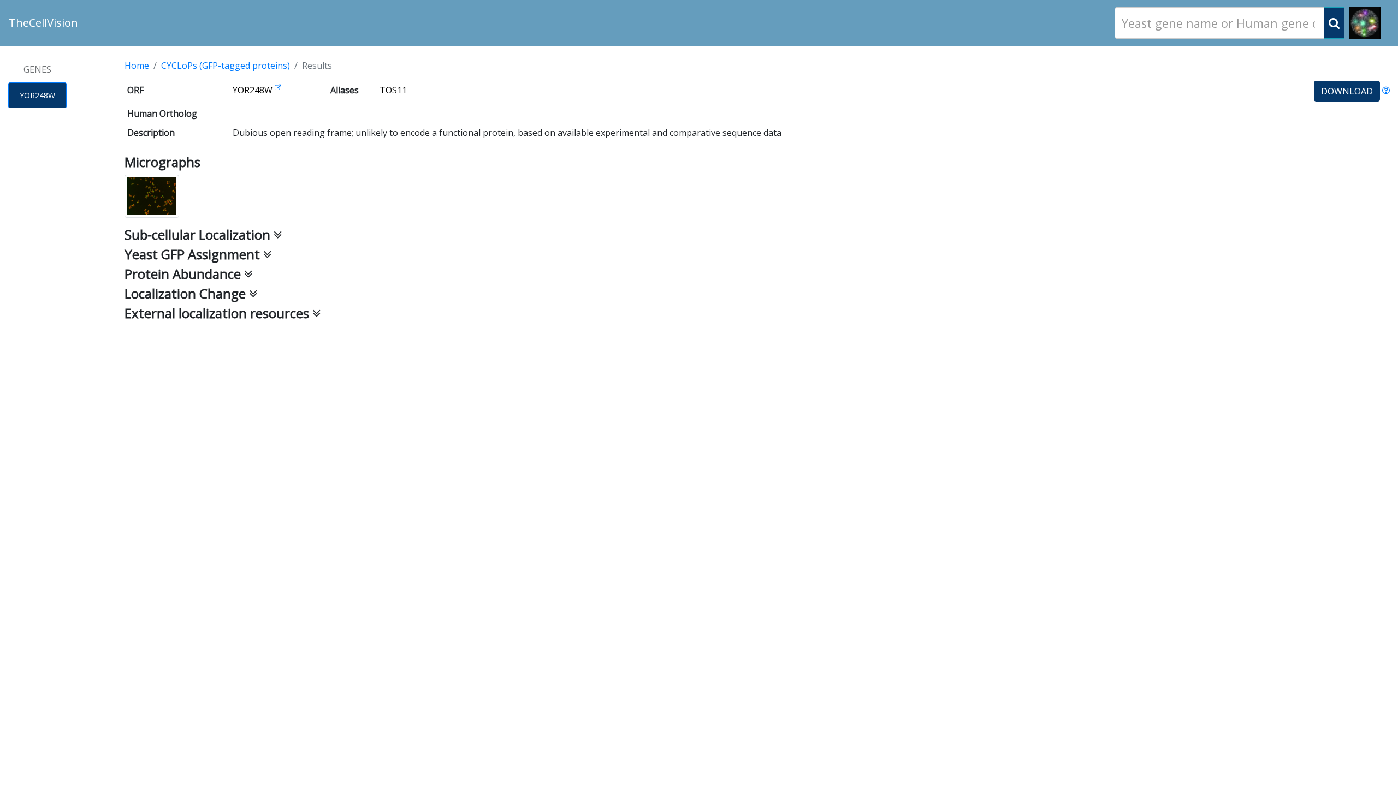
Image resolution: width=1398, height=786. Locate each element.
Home (137, 65)
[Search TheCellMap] (1365, 23)
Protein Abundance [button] (184, 274)
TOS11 (393, 90)
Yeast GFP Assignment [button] (194, 254)
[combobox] (1219, 23)
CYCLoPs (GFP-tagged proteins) (225, 65)
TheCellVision (43, 22)
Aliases (344, 90)
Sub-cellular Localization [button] (199, 234)
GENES (37, 69)
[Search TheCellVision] (1334, 23)
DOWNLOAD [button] (1347, 91)
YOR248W (37, 95)
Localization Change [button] (187, 293)
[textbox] (1219, 23)
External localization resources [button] (218, 313)
